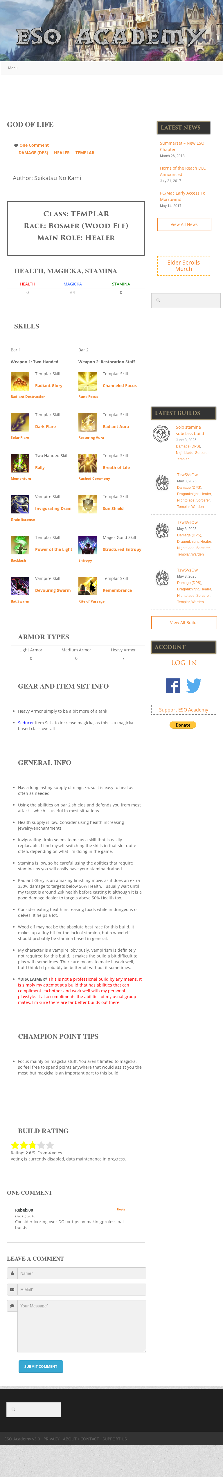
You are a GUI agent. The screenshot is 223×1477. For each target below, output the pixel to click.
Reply (121, 1209)
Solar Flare (20, 437)
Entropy (85, 560)
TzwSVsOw (187, 474)
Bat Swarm (20, 601)
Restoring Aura (91, 437)
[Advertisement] (112, 94)
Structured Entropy (122, 549)
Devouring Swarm (53, 590)
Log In (184, 662)
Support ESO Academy (183, 710)
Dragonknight (188, 494)
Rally (40, 467)
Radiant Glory (48, 385)
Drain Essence (23, 519)
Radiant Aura (116, 426)
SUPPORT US (114, 1439)
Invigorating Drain (53, 508)
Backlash (18, 560)
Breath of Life (116, 467)
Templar (84, 152)
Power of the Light (53, 549)
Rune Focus (88, 396)
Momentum (21, 478)
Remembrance (117, 590)
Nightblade (184, 453)
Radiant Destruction (28, 396)
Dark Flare (45, 426)
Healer (62, 152)
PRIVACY (52, 1439)
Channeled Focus (120, 385)
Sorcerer (201, 453)
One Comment (34, 145)
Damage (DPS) (33, 152)
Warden (197, 507)
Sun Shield (113, 508)
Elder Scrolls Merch (183, 265)
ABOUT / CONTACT (81, 1439)
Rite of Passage (91, 601)
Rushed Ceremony (94, 478)
